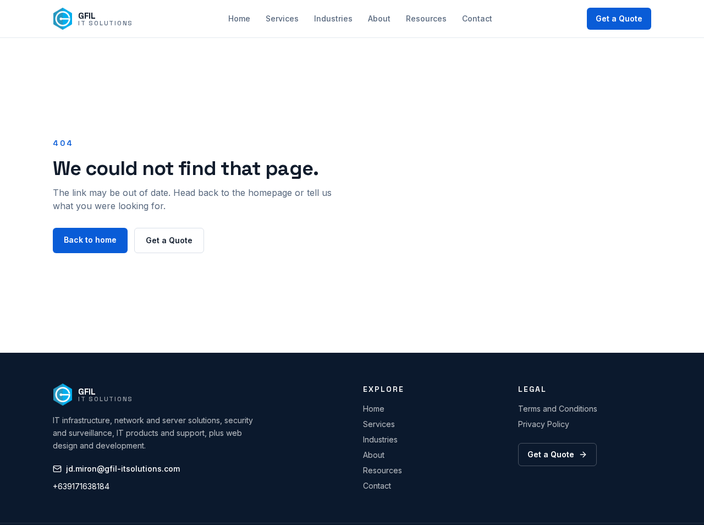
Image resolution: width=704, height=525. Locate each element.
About (379, 18)
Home (239, 18)
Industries (333, 18)
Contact (477, 18)
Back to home (90, 239)
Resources (426, 18)
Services (282, 18)
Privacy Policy (543, 424)
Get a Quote (619, 18)
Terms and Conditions (557, 408)
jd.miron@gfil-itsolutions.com (123, 468)
